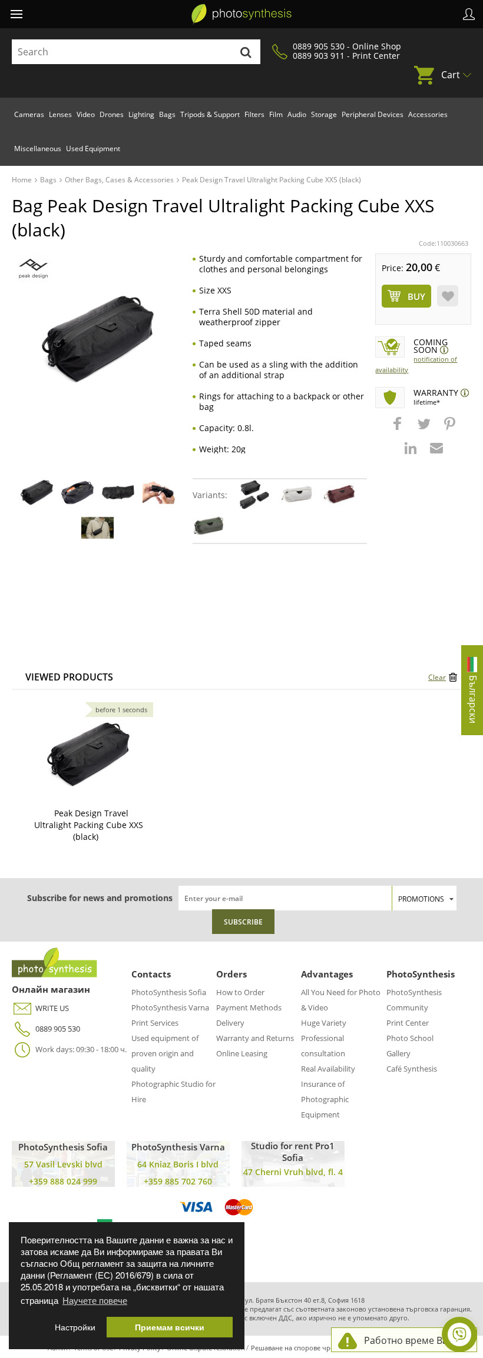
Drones (112, 114)
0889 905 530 (57, 1028)
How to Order (240, 992)
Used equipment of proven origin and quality (165, 1053)
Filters (254, 114)
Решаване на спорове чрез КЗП (301, 1347)
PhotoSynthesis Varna (170, 1007)
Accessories (428, 114)
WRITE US (52, 1008)
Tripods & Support (210, 114)
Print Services (154, 1022)
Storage (324, 114)
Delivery (230, 1022)
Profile (469, 14)
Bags (167, 114)
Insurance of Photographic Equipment (325, 1099)
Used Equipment (93, 149)
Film (276, 114)
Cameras (29, 114)
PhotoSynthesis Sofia (168, 992)
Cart (450, 74)
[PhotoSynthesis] (241, 14)
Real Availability (328, 1068)
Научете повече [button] (94, 1300)
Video (86, 114)
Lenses (60, 114)
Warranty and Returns (255, 1038)
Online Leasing (241, 1053)
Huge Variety (323, 1022)
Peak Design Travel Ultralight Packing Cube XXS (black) (88, 825)
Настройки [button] (75, 1327)
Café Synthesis (411, 1068)
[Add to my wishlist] (447, 295)
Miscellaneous (37, 149)
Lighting (141, 114)
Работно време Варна (414, 1340)
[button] (399, 429)
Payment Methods (249, 1007)
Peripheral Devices (372, 114)
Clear (437, 677)
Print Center (407, 1022)
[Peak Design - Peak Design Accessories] (33, 268)
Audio (296, 114)
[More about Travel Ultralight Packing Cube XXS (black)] (88, 754)
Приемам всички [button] (169, 1327)
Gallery (398, 1053)
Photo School (410, 1038)
